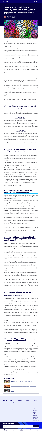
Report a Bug (28, 406)
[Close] (41, 423)
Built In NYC (35, 415)
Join (35, 1)
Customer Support (27, 403)
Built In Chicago (36, 408)
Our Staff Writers (12, 406)
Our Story (12, 402)
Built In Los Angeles (35, 413)
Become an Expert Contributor (20, 406)
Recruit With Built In (20, 403)
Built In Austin (36, 402)
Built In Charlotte (35, 406)
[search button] (32, 1)
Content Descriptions (12, 409)
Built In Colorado (36, 410)
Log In (38, 1)
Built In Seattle (36, 420)
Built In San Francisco (35, 418)
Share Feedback (28, 405)
